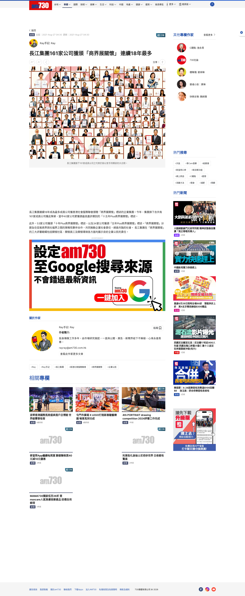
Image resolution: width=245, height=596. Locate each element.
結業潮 (206, 163)
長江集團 (60, 367)
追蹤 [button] (155, 327)
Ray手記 (46, 367)
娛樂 (177, 235)
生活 (177, 310)
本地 (177, 394)
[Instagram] (207, 589)
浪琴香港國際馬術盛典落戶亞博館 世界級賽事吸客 (50, 416)
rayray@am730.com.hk (72, 347)
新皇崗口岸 (181, 170)
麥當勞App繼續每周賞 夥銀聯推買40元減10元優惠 (51, 457)
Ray (34, 367)
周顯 (213, 183)
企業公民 (113, 367)
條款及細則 (125, 589)
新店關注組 (197, 170)
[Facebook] (201, 589)
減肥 (203, 183)
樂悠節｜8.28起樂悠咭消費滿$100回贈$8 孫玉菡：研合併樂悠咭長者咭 (194, 389)
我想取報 (44, 589)
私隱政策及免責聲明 (108, 589)
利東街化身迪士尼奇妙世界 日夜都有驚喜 (143, 457)
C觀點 (193, 176)
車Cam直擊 (192, 163)
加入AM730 (91, 589)
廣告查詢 (33, 589)
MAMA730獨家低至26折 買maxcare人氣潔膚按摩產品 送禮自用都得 (51, 499)
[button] (172, 4)
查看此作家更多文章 (71, 353)
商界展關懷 (97, 367)
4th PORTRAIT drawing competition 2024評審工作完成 (141, 416)
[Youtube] (214, 589)
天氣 (178, 163)
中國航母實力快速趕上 (185, 267)
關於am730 (55, 589)
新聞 (32, 34)
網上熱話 (180, 176)
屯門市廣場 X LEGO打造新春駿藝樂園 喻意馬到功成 (96, 416)
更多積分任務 (137, 578)
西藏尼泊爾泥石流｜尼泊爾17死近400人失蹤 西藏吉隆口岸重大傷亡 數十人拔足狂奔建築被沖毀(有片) (194, 345)
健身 (193, 183)
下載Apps (78, 589)
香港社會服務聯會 (78, 367)
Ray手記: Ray (66, 327)
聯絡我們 (68, 589)
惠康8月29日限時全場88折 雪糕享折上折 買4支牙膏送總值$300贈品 (195, 305)
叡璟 (204, 176)
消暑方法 (180, 183)
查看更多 (208, 34)
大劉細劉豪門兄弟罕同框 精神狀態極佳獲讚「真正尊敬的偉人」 (194, 230)
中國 (177, 352)
